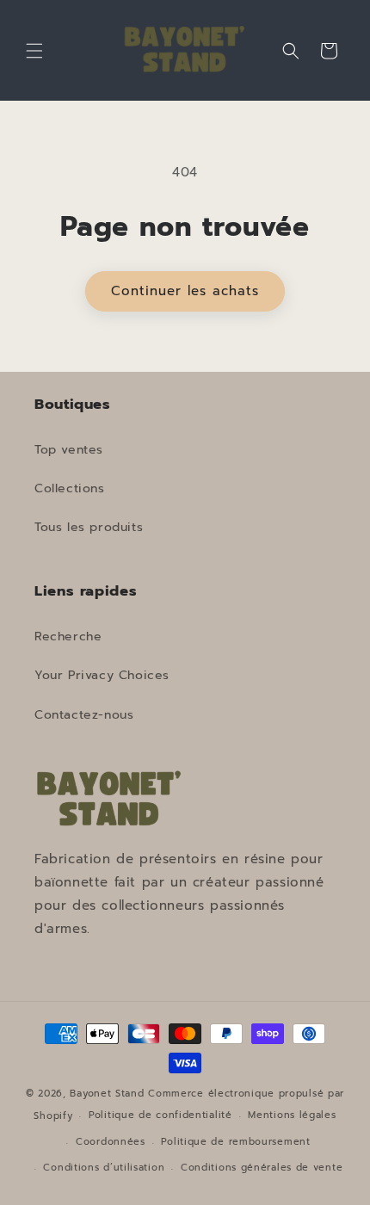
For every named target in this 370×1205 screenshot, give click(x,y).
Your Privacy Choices (102, 675)
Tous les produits (88, 527)
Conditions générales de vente (261, 1167)
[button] (34, 51)
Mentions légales (292, 1115)
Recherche (68, 636)
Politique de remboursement (235, 1141)
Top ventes (68, 450)
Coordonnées (110, 1141)
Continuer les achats (185, 290)
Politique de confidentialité (160, 1115)
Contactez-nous (83, 715)
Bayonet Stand (107, 1093)
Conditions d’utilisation (103, 1167)
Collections (69, 488)
